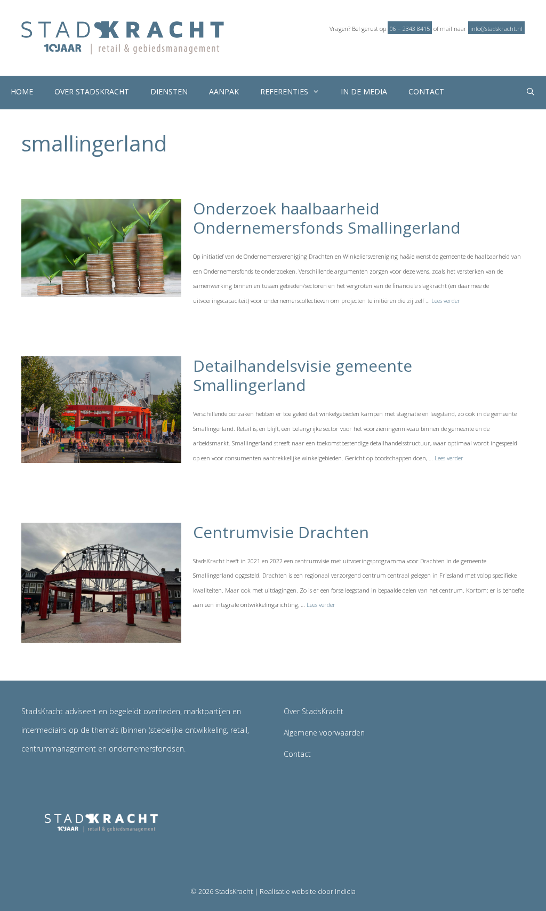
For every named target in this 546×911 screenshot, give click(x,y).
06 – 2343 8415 (410, 29)
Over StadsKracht (91, 91)
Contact (426, 91)
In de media (364, 91)
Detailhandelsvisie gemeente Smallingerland (302, 375)
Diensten (169, 91)
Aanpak (224, 91)
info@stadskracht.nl (496, 29)
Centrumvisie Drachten (281, 532)
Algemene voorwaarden (324, 733)
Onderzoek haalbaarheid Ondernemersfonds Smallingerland (327, 217)
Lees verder (445, 301)
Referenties (284, 91)
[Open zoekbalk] (530, 92)
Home (22, 91)
